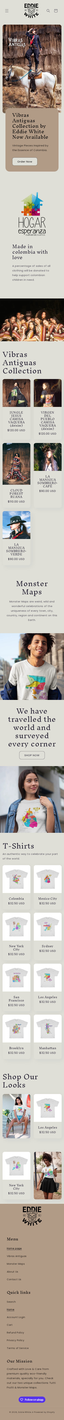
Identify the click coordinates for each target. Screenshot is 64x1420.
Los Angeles (47, 997)
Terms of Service (18, 1348)
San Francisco (16, 998)
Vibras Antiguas (17, 1256)
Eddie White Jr (26, 1412)
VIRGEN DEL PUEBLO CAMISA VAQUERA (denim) (47, 420)
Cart (9, 1325)
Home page (14, 1248)
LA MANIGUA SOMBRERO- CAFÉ (47, 481)
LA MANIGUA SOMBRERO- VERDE (16, 549)
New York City (16, 948)
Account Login (16, 1317)
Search (11, 1302)
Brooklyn (16, 1048)
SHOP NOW (32, 755)
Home (10, 1309)
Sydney (47, 946)
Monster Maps (16, 1264)
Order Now (24, 161)
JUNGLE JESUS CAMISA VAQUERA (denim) (16, 419)
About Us (12, 1271)
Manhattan (47, 1048)
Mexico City (47, 898)
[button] (7, 11)
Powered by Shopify (44, 1412)
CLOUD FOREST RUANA (16, 494)
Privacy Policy (15, 1340)
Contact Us (14, 1279)
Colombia (16, 898)
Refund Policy (15, 1332)
